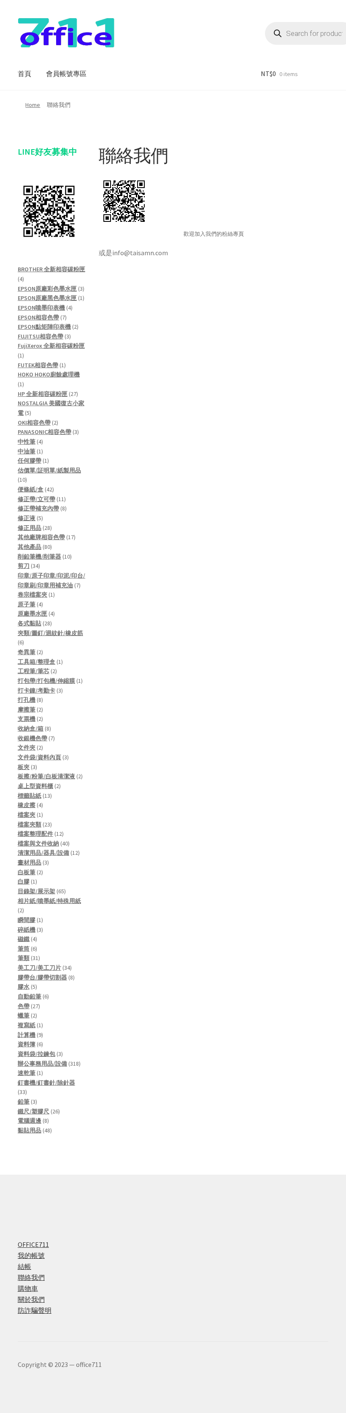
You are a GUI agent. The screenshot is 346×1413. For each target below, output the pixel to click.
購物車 (28, 1288)
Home (32, 105)
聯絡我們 (31, 1277)
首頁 (24, 73)
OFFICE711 (33, 1244)
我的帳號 (31, 1255)
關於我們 (31, 1299)
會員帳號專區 (66, 73)
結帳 (24, 1266)
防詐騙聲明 (34, 1310)
